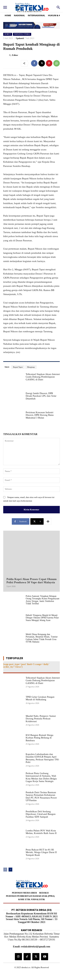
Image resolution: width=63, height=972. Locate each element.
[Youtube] (44, 956)
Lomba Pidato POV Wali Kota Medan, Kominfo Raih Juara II (41, 832)
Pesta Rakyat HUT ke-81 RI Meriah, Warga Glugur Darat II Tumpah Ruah (41, 852)
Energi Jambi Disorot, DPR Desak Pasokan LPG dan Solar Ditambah (41, 396)
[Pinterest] (49, 63)
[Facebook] (34, 63)
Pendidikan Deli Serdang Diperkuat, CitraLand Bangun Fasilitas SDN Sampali (41, 814)
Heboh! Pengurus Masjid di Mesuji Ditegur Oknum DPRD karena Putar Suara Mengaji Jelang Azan (42, 617)
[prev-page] (5, 869)
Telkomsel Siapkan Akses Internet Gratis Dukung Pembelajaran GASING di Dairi (43, 377)
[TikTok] (27, 956)
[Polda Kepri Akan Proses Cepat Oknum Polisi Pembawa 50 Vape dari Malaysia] (31, 553)
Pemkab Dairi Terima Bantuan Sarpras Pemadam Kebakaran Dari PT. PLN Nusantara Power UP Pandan (41, 796)
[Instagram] (18, 956)
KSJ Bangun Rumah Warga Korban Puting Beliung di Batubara (39, 738)
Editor (15, 55)
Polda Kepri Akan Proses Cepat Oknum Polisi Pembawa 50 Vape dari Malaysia (31, 580)
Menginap (31, 367)
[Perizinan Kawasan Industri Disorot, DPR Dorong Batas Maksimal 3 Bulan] (13, 419)
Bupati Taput (18, 367)
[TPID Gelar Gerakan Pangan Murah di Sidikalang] (13, 703)
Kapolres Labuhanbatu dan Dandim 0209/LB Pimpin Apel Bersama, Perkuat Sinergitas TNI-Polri (42, 758)
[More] (48, 521)
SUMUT (8, 34)
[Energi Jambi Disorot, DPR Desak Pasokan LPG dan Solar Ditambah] (13, 400)
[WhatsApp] (56, 63)
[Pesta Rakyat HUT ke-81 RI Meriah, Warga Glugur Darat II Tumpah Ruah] (13, 856)
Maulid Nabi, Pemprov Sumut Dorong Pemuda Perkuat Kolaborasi (41, 719)
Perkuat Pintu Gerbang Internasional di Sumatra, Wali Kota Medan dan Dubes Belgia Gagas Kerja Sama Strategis (41, 777)
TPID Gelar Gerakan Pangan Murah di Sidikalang (40, 698)
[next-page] (10, 869)
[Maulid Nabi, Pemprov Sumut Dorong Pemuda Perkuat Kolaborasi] (13, 723)
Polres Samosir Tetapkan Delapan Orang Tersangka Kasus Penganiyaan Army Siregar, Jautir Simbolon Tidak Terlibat (42, 600)
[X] (41, 63)
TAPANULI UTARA (22, 34)
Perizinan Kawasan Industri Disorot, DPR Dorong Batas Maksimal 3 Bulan (40, 415)
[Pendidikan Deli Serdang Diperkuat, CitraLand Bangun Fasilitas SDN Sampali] (13, 818)
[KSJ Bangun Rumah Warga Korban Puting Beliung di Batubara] (13, 742)
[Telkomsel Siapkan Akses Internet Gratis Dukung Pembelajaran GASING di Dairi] (13, 381)
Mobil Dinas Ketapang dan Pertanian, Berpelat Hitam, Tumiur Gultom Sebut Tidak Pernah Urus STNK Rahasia (42, 638)
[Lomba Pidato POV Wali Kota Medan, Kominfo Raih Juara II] (13, 837)
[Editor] (6, 55)
